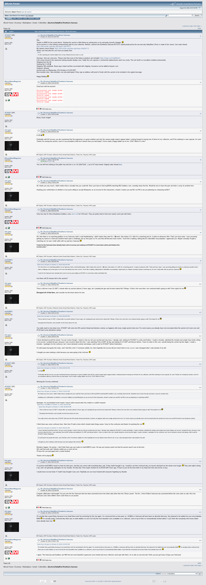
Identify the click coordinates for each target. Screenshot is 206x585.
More (37, 18)
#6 (200, 181)
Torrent (31, 15)
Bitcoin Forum (8, 23)
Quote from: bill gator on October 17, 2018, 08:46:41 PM (53, 428)
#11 (200, 312)
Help (14, 18)
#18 (200, 540)
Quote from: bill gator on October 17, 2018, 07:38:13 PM (53, 391)
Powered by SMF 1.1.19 (92, 581)
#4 (200, 131)
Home (9, 18)
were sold (75, 214)
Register (31, 18)
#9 (200, 261)
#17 (200, 512)
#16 (200, 489)
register (29, 12)
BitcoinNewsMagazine (13, 81)
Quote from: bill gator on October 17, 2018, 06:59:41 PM (53, 368)
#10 (200, 284)
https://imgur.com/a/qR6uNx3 (110, 58)
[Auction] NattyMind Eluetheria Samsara (62, 23)
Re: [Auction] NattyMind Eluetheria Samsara (57, 81)
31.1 (27, 15)
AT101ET (8, 35)
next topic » (197, 26)
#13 (200, 364)
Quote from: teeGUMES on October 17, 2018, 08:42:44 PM (54, 404)
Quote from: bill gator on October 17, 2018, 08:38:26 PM (53, 316)
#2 (200, 82)
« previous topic (187, 26)
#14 (200, 387)
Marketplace (27, 23)
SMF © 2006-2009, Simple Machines (110, 581)
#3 (200, 113)
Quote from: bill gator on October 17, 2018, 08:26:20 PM (53, 264)
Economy (18, 23)
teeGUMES (9, 260)
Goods (35, 23)
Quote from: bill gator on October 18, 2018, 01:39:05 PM (53, 544)
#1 (200, 36)
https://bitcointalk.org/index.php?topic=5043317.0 (72, 48)
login (23, 12)
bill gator (8, 130)
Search (19, 18)
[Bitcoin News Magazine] (8, 100)
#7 (200, 210)
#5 (200, 160)
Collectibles (42, 23)
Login (25, 18)
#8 (200, 232)
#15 (200, 461)
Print (199, 28)
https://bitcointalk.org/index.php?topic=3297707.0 (54, 46)
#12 (200, 336)
